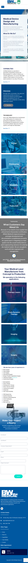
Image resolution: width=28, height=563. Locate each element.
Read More (5, 81)
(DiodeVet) (14, 377)
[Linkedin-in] (2, 508)
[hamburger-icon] (2, 7)
